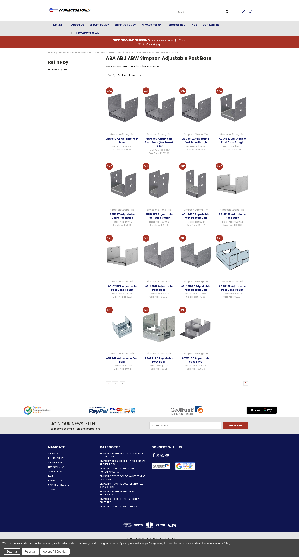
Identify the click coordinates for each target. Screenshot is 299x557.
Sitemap (52, 489)
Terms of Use (176, 25)
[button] (185, 466)
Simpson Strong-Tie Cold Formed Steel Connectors (121, 485)
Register (65, 484)
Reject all (30, 551)
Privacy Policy (151, 25)
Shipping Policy (125, 25)
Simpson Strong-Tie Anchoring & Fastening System (118, 470)
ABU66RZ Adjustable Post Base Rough (232, 140)
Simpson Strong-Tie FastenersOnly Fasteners (119, 501)
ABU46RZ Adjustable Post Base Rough (159, 216)
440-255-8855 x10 (87, 32)
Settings (12, 551)
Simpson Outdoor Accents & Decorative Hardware (122, 478)
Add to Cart (122, 111)
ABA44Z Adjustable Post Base (122, 359)
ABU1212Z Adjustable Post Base (232, 216)
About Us (77, 25)
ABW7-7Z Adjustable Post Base (196, 359)
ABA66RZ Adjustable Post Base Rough (232, 288)
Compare (121, 104)
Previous (290, 546)
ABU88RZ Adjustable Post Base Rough (195, 140)
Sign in (52, 484)
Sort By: (112, 75)
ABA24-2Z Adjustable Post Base (159, 359)
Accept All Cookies (55, 551)
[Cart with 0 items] (250, 11)
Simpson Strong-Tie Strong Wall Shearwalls (118, 493)
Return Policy (99, 25)
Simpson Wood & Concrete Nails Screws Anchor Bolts (122, 463)
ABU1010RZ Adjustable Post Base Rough (195, 288)
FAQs (193, 25)
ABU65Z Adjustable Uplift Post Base (122, 216)
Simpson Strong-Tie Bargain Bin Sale (120, 506)
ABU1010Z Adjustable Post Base (159, 288)
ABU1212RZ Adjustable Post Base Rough (122, 288)
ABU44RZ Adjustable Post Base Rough (196, 216)
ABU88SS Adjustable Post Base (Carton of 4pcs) (159, 142)
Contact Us (211, 25)
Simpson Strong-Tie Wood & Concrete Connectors (121, 455)
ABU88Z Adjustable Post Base (122, 140)
